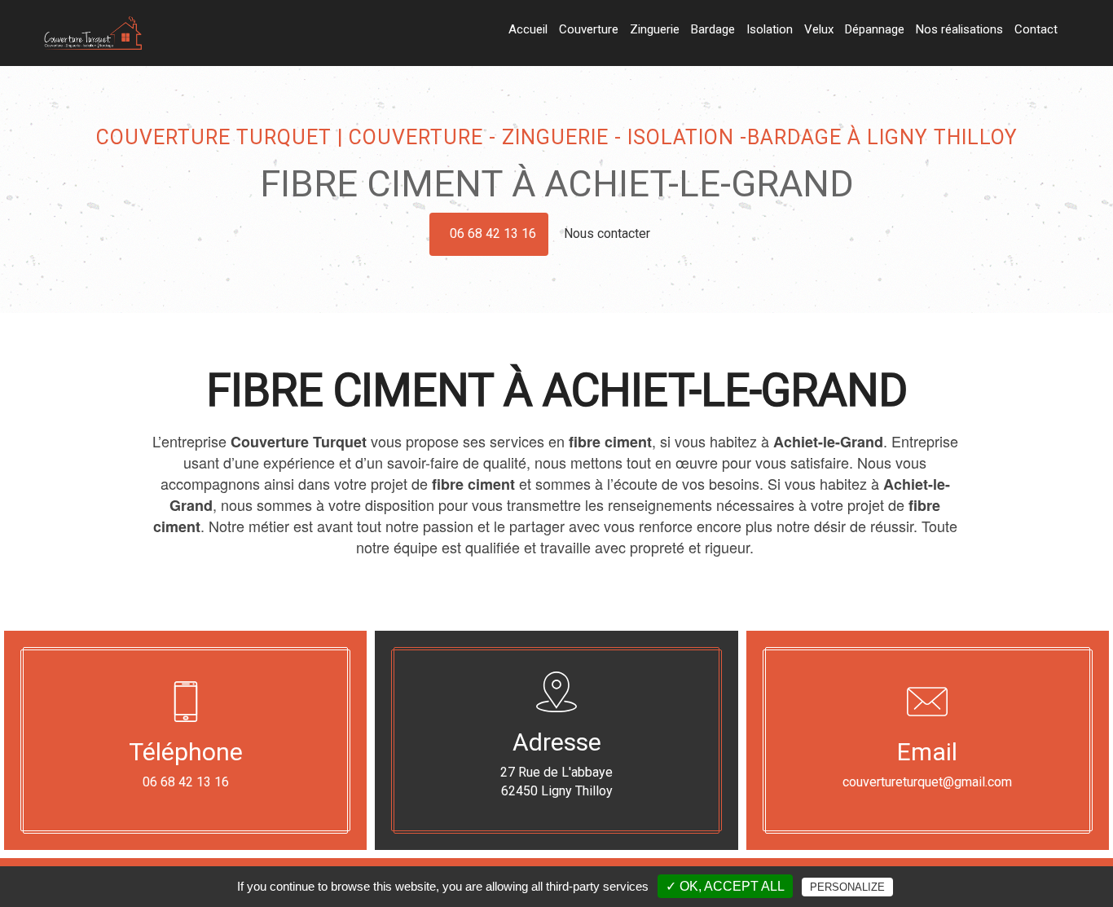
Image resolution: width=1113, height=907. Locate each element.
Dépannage (874, 29)
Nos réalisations (959, 29)
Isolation (769, 29)
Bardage (713, 29)
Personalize (847, 887)
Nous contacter (608, 233)
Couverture (588, 29)
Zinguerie (655, 29)
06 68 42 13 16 (493, 233)
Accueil (528, 29)
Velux (819, 29)
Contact (1036, 29)
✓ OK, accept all (725, 886)
